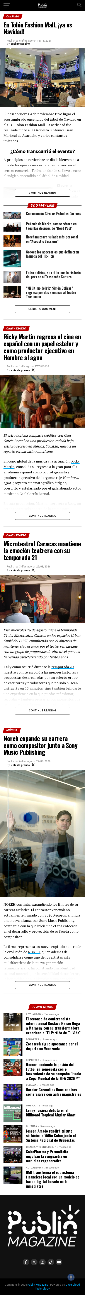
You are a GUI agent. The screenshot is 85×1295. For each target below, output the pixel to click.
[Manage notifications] (71, 1277)
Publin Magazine (37, 1284)
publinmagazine (20, 43)
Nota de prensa (20, 370)
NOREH (34, 951)
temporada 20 (62, 666)
